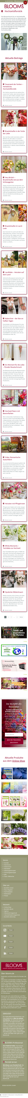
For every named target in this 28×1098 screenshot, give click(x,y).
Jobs (5, 874)
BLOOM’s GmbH (8, 888)
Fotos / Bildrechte (9, 876)
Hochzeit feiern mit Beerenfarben (14, 411)
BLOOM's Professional (8, 1095)
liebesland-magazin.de (10, 913)
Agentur (6, 911)
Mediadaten (7, 894)
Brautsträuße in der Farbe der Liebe (14, 131)
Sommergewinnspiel (10, 872)
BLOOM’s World (8, 909)
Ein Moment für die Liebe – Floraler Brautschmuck (14, 365)
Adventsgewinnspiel (10, 870)
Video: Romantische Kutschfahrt (14, 457)
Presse (6, 895)
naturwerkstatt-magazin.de (12, 915)
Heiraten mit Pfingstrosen (14, 501)
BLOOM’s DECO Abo (10, 917)
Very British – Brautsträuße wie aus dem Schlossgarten (14, 179)
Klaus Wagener (8, 890)
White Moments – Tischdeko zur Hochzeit (14, 546)
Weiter (21, 617)
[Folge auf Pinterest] (4, 941)
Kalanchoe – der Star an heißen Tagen (14, 318)
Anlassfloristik (18, 1095)
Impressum (7, 865)
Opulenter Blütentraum (14, 591)
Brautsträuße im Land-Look (14, 226)
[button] (25, 2)
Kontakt (6, 863)
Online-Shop (18, 760)
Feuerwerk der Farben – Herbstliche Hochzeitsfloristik (14, 85)
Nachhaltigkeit (8, 892)
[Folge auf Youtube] (4, 936)
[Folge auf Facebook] (4, 947)
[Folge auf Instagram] (4, 930)
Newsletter (7, 868)
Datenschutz (7, 867)
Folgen (11, 930)
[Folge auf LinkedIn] (4, 953)
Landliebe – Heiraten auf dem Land (14, 272)
